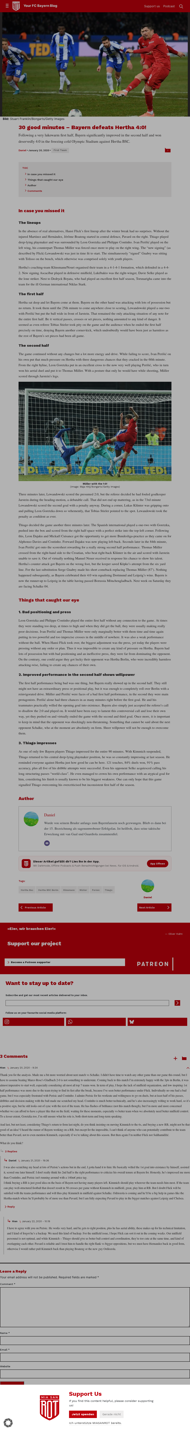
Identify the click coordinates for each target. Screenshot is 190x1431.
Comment (7, 1284)
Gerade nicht (111, 1414)
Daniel (22, 150)
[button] (8, 1423)
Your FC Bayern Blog (40, 6)
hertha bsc (27, 890)
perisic (96, 890)
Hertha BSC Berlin (48, 890)
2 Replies (11, 1151)
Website (5, 1366)
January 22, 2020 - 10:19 (36, 1221)
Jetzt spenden (83, 1414)
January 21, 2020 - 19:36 (35, 1160)
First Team (60, 150)
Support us (152, 6)
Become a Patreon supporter (30, 962)
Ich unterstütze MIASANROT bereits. (95, 1423)
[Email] (47, 843)
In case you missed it (41, 174)
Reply (11, 1206)
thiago (108, 890)
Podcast (169, 6)
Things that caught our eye (45, 179)
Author (31, 185)
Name (5, 1332)
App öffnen (157, 863)
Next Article (147, 907)
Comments (34, 190)
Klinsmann (69, 890)
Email (5, 1349)
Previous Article (35, 907)
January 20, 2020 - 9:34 (24, 1067)
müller (83, 890)
